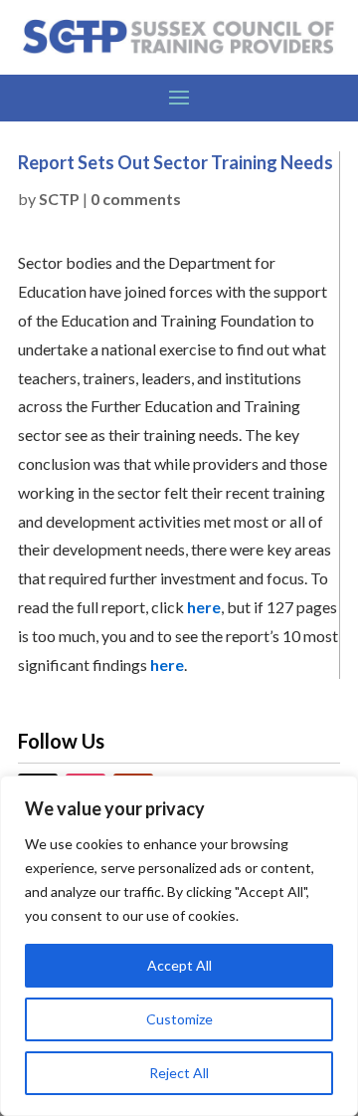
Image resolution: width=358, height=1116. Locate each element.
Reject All (179, 1072)
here (204, 606)
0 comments (135, 198)
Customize (179, 1018)
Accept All (179, 965)
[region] (179, 946)
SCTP (59, 198)
